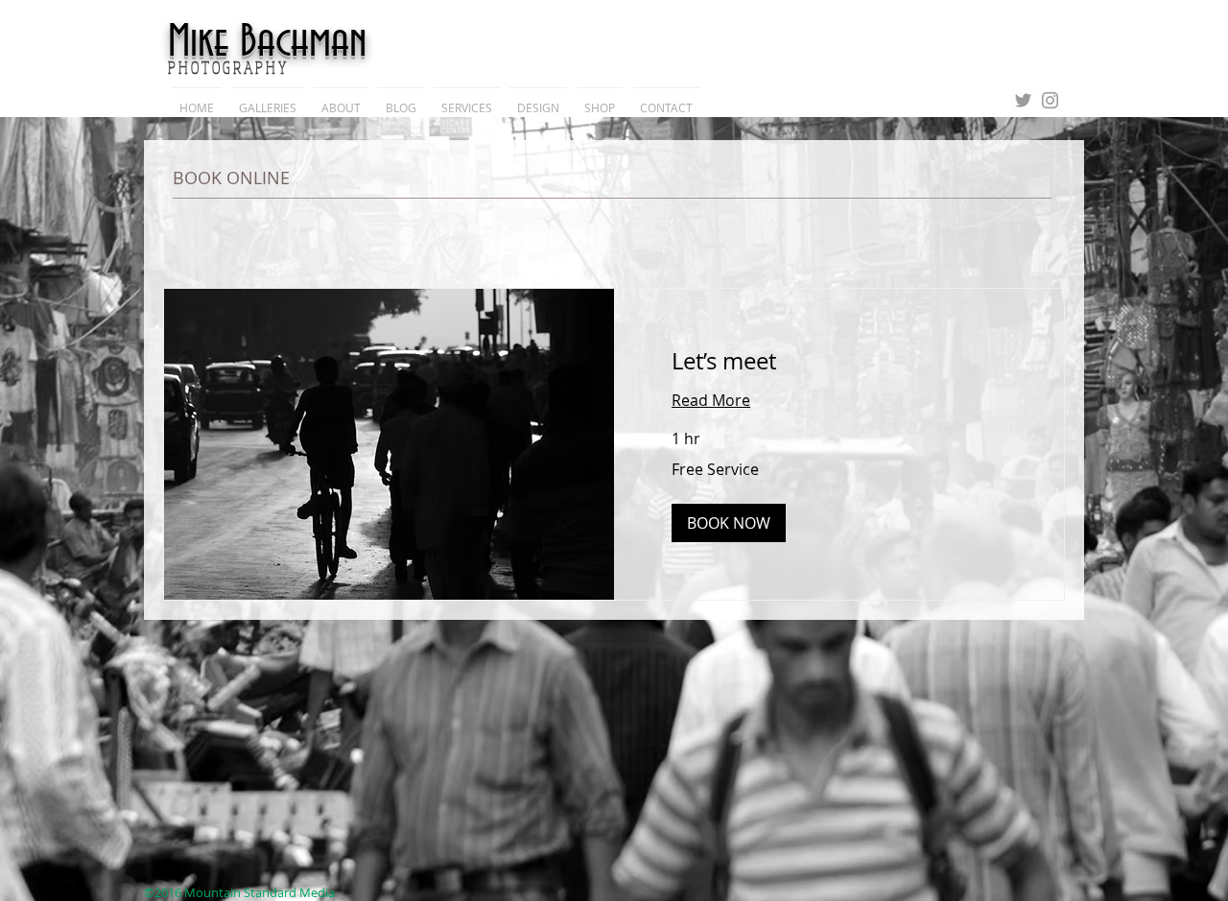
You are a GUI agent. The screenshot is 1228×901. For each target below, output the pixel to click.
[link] (839, 361)
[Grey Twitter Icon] (1023, 100)
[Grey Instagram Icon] (1050, 100)
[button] (729, 523)
